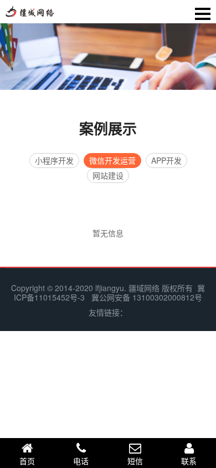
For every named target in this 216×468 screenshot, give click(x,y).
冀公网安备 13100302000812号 (146, 297)
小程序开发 (54, 160)
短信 (135, 460)
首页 (27, 460)
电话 (81, 460)
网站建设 (108, 175)
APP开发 (166, 160)
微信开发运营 (112, 160)
